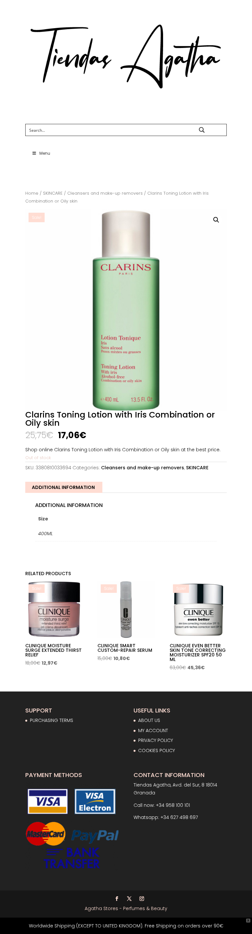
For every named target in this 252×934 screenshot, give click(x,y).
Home (31, 193)
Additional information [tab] (63, 487)
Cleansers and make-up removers (105, 193)
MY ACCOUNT (153, 730)
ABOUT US (149, 720)
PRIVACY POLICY (155, 740)
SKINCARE (53, 193)
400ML (45, 533)
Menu (44, 153)
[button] (216, 220)
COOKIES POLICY (156, 750)
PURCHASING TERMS (51, 720)
